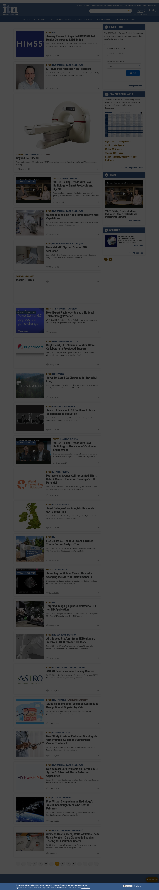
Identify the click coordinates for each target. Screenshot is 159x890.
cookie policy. (85, 888)
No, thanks (138, 886)
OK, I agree (127, 886)
